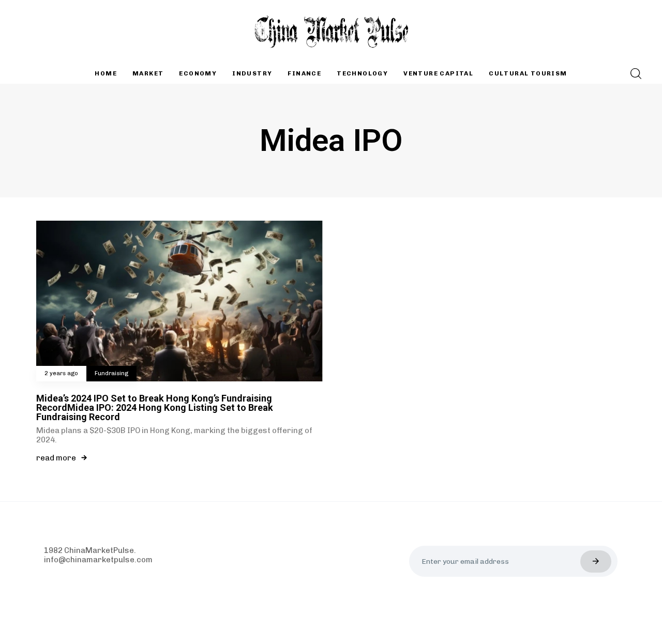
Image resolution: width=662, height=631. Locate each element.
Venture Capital (438, 73)
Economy (198, 73)
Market (147, 73)
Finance (304, 73)
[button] (632, 73)
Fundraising (111, 373)
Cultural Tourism (528, 73)
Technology (362, 73)
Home (106, 73)
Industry (252, 73)
